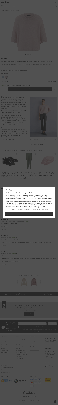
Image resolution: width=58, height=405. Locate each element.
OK (29, 214)
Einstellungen (36, 209)
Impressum (13, 209)
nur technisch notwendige (24, 209)
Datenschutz (45, 209)
